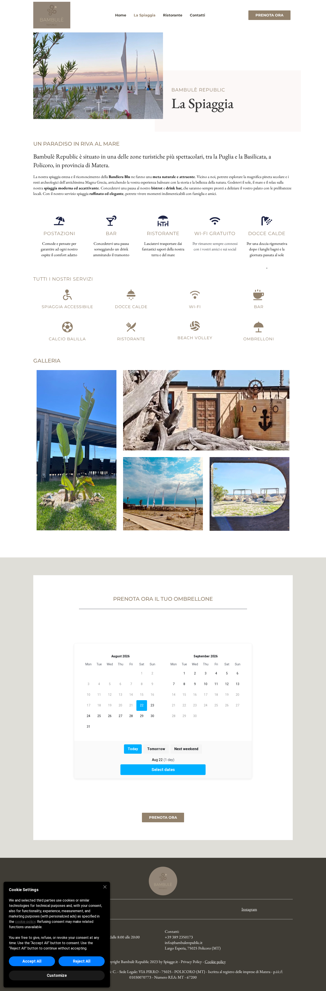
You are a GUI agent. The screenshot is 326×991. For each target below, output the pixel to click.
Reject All (81, 961)
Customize (57, 975)
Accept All (31, 961)
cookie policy (25, 922)
